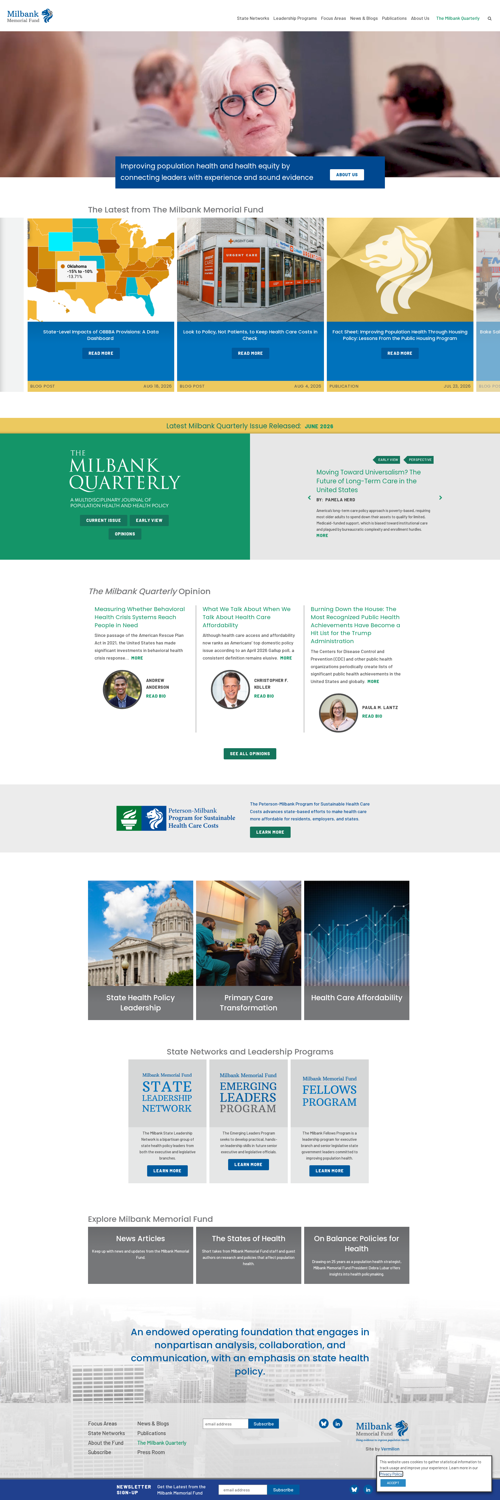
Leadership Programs (295, 18)
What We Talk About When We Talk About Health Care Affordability (247, 617)
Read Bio (156, 695)
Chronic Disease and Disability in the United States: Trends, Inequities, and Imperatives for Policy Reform (373, 475)
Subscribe (283, 1489)
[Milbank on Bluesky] (354, 1489)
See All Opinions (250, 753)
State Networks (253, 18)
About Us (420, 18)
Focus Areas (333, 18)
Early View (149, 520)
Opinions (125, 533)
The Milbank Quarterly (458, 18)
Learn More (270, 832)
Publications (394, 18)
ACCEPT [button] (393, 1483)
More (391, 541)
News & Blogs (364, 18)
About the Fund (105, 1442)
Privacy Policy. (391, 1474)
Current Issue (103, 520)
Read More (101, 353)
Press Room (151, 1452)
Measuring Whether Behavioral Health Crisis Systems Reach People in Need (140, 617)
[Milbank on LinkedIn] (368, 1489)
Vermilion (390, 1449)
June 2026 (319, 426)
